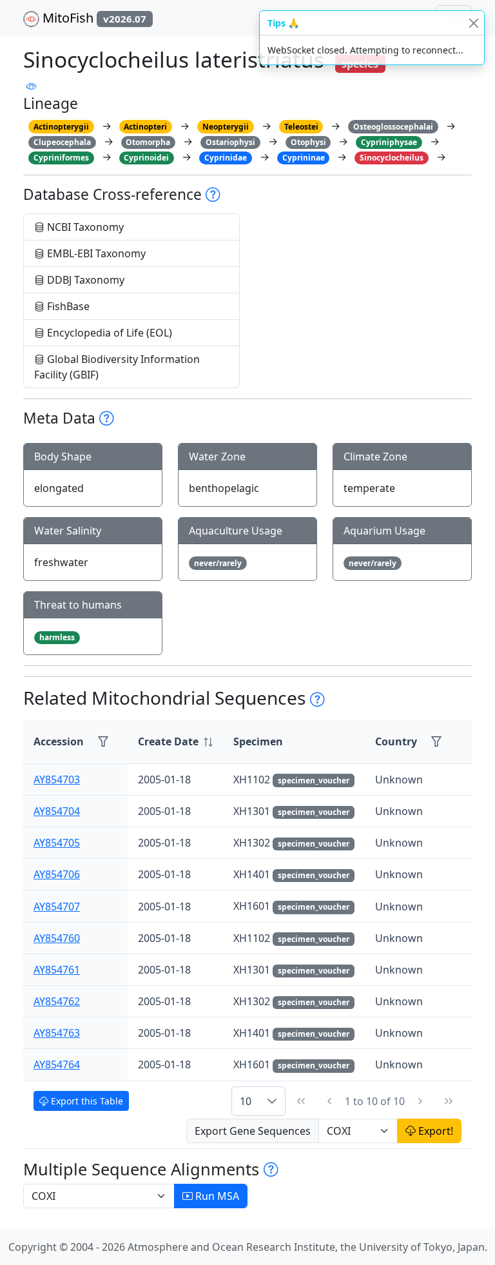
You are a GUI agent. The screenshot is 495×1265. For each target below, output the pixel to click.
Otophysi (308, 142)
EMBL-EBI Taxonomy (95, 253)
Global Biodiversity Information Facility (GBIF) (117, 367)
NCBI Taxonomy (84, 227)
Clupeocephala (62, 142)
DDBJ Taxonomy (84, 280)
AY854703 (57, 779)
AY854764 (57, 1064)
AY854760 (57, 938)
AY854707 (57, 906)
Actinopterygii (61, 126)
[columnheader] (175, 742)
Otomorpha (148, 142)
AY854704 (57, 811)
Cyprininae (303, 157)
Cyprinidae (225, 157)
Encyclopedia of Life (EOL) (108, 333)
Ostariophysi (230, 142)
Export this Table (85, 1101)
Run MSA (216, 1196)
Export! (434, 1131)
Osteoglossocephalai (393, 126)
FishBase (67, 306)
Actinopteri (145, 126)
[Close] (473, 23)
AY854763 (57, 1033)
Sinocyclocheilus (391, 157)
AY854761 (57, 970)
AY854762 (57, 1001)
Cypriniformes (61, 157)
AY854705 (57, 843)
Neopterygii (225, 126)
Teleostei (301, 126)
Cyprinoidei (146, 157)
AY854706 (57, 874)
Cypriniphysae (389, 142)
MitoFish (92, 17)
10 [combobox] (245, 1101)
